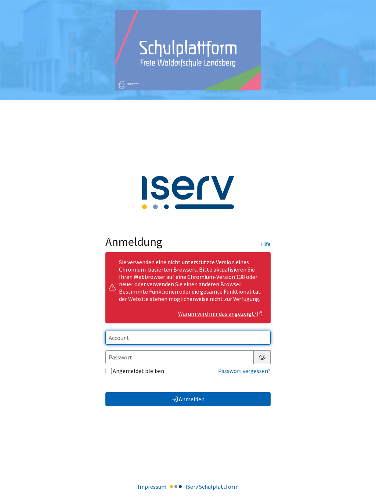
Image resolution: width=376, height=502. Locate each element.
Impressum (152, 486)
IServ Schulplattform (212, 486)
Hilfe (266, 244)
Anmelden (192, 399)
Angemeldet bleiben (138, 370)
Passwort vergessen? (244, 370)
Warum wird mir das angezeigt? (217, 313)
